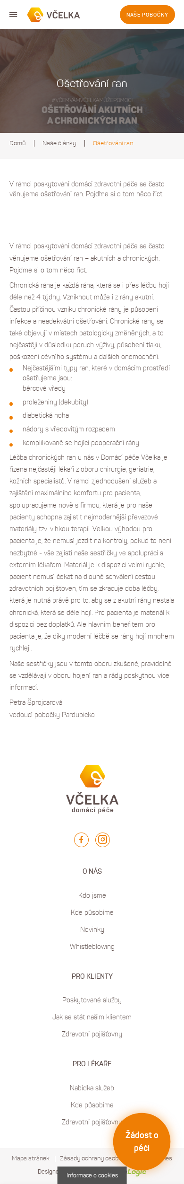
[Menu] (13, 14)
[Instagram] (102, 840)
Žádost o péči (142, 1141)
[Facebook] (81, 840)
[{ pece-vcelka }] (54, 14)
